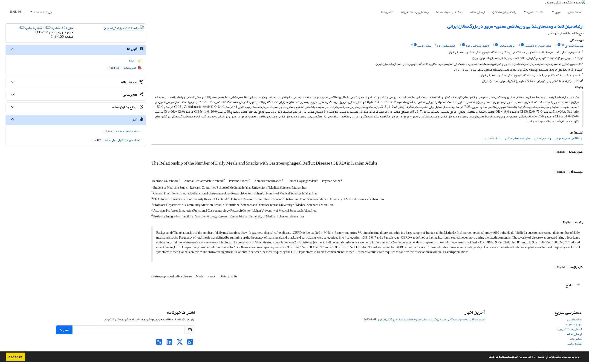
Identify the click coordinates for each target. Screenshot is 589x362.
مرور (557, 12)
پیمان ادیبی (424, 46)
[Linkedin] (169, 343)
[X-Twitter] (180, 343)
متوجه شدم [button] (15, 356)
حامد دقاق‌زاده (446, 46)
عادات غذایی (493, 138)
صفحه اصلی (575, 12)
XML (132, 61)
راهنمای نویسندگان (504, 12)
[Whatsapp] (190, 343)
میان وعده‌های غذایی (517, 138)
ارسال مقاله (477, 12)
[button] (487, 357)
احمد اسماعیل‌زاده (477, 46)
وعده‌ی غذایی (542, 138)
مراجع (570, 285)
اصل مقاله (122, 68)
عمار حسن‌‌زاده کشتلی (538, 46)
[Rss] (159, 343)
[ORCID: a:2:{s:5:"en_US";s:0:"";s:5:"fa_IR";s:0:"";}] (522, 45)
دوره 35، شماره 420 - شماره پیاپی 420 (46, 27)
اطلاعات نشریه (535, 12)
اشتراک (64, 329)
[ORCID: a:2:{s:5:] (496, 45)
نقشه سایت (574, 343)
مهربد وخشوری (574, 46)
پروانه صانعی (506, 46)
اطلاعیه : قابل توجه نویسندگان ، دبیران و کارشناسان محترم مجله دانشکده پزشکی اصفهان (431, 319)
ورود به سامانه (42, 12)
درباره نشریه (574, 324)
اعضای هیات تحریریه (569, 329)
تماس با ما (387, 12)
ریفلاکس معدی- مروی (568, 138)
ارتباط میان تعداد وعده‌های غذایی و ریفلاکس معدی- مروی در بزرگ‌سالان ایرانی (515, 26)
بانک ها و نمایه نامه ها (449, 12)
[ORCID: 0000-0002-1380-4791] (559, 45)
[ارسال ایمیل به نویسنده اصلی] (562, 45)
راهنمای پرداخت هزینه (415, 12)
